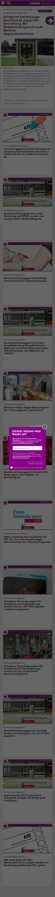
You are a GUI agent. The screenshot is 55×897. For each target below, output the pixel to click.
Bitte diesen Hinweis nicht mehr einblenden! (28, 467)
